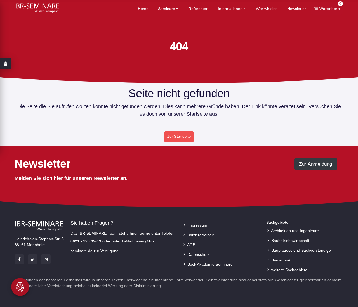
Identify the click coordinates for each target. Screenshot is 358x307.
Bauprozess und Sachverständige (300, 250)
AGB (190, 244)
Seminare (166, 8)
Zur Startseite (179, 136)
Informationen (230, 8)
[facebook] (19, 259)
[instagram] (46, 259)
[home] (37, 8)
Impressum (196, 225)
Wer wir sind (267, 8)
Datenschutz (197, 254)
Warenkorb (329, 7)
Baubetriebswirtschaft (289, 240)
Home (143, 8)
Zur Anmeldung (315, 164)
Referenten (198, 8)
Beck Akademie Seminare (209, 264)
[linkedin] (32, 259)
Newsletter (296, 8)
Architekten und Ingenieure (294, 231)
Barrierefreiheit (200, 235)
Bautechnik (280, 260)
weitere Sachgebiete (288, 270)
